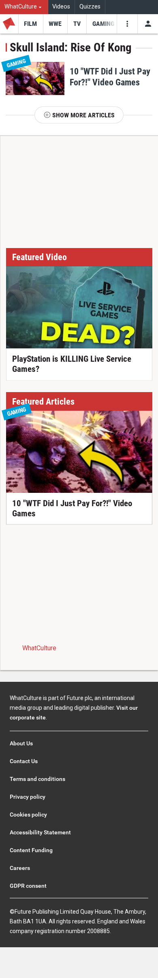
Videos (61, 6)
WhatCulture (39, 648)
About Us (21, 743)
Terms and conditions (37, 779)
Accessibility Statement (40, 832)
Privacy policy (27, 796)
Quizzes (89, 6)
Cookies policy (28, 814)
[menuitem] (24, 7)
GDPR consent (28, 886)
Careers (20, 868)
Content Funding (31, 850)
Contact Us (24, 761)
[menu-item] (30, 24)
